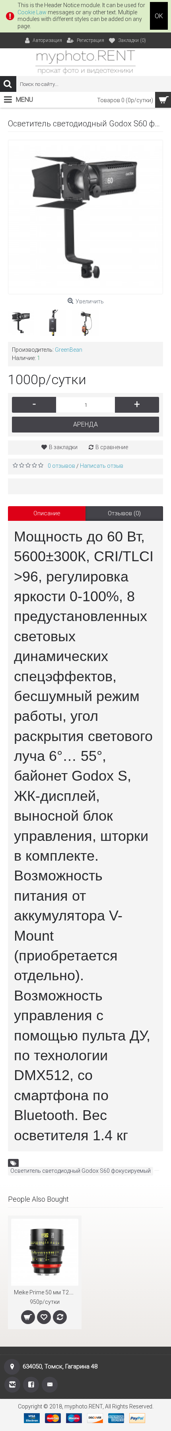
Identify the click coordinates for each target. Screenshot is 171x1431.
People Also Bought (38, 1199)
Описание (46, 513)
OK (159, 16)
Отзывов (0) (124, 513)
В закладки (63, 447)
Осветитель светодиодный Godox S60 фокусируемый (80, 1171)
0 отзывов (61, 466)
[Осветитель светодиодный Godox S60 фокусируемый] (85, 217)
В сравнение (111, 447)
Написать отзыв (101, 466)
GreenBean (68, 350)
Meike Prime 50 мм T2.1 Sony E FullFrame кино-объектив (46, 1292)
